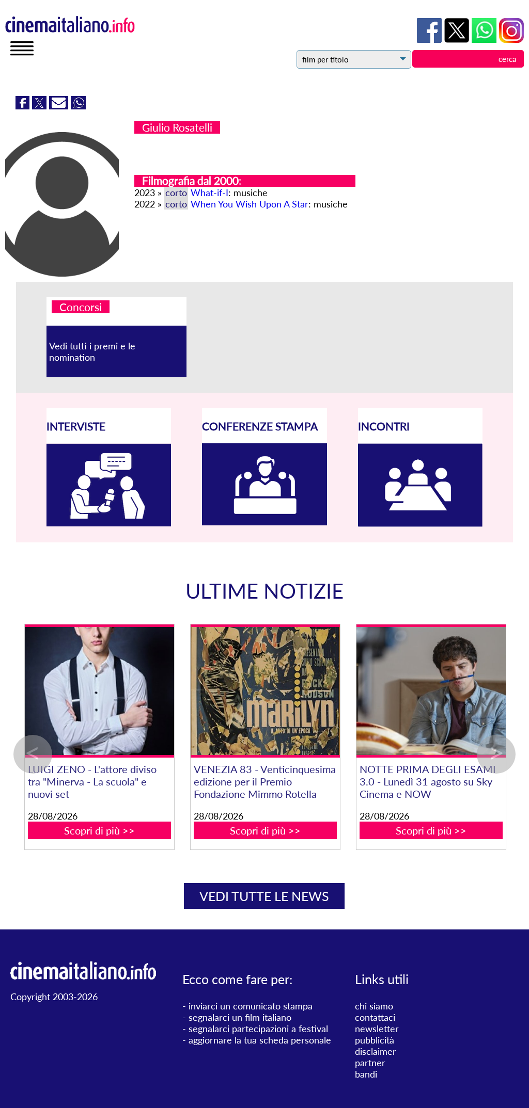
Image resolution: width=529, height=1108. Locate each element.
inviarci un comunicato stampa (251, 1005)
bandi (366, 1074)
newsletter (377, 1028)
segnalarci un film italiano (240, 1017)
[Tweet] (40, 105)
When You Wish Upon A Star (249, 204)
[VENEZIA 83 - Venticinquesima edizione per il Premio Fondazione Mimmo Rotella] (281, 691)
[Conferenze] (264, 521)
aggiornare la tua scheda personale (260, 1040)
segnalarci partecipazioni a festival (258, 1028)
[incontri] (420, 523)
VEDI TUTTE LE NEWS (264, 896)
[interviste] (109, 522)
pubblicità (374, 1040)
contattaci (375, 1017)
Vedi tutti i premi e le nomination (92, 351)
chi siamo (374, 1005)
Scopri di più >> (115, 830)
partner (370, 1062)
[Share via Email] (60, 105)
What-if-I (209, 192)
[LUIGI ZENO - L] (115, 691)
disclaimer (375, 1051)
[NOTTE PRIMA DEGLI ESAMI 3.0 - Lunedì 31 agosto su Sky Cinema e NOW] (447, 691)
